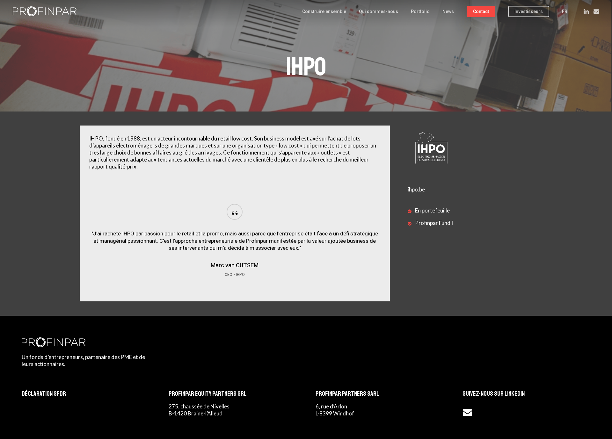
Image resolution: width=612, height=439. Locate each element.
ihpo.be (416, 189)
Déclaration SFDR (44, 394)
